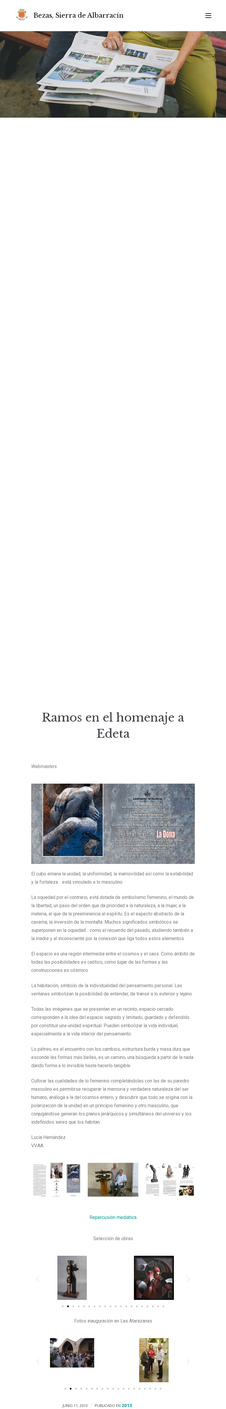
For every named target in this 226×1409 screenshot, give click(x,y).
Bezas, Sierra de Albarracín (79, 15)
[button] (63, 1306)
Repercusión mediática (113, 1217)
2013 (127, 1405)
